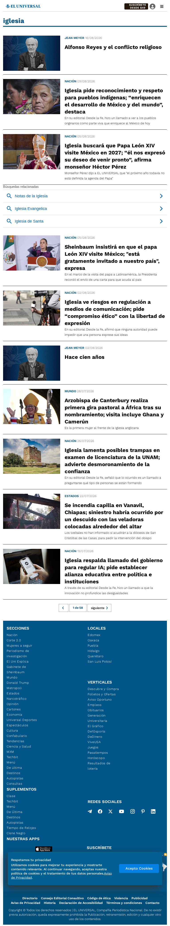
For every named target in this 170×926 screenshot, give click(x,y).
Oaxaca (93, 640)
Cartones (14, 709)
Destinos (13, 773)
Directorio (29, 898)
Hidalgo (94, 651)
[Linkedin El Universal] (153, 812)
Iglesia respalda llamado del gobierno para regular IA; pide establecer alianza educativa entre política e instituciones (114, 571)
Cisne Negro (16, 833)
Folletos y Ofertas (102, 694)
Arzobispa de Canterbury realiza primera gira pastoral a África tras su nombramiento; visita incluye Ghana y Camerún (114, 411)
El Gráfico (95, 726)
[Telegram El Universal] (90, 812)
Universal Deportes (22, 720)
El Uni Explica (18, 661)
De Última (14, 812)
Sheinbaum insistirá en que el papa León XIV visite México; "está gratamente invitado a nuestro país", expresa (112, 257)
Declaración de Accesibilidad (81, 903)
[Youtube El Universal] (121, 812)
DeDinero (95, 736)
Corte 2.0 (14, 640)
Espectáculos (17, 725)
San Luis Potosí (100, 661)
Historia (50, 903)
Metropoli (14, 688)
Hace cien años (84, 357)
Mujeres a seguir (19, 645)
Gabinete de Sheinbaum (16, 669)
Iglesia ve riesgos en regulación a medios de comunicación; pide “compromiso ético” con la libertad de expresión (115, 312)
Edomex (94, 635)
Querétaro (95, 656)
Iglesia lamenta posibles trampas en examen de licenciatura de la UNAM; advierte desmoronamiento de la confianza (112, 461)
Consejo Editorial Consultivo (62, 898)
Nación (70, 81)
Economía (14, 714)
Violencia (121, 898)
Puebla (93, 645)
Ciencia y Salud (19, 746)
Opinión (13, 704)
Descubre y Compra (103, 689)
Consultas (14, 783)
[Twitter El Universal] (110, 812)
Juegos (93, 747)
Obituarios (96, 710)
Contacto (152, 903)
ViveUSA (94, 742)
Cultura (12, 730)
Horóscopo (96, 758)
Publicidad (139, 898)
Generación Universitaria (97, 718)
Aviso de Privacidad (25, 903)
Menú (11, 762)
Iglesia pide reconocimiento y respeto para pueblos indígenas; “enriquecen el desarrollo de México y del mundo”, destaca (114, 101)
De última (14, 767)
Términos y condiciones (124, 903)
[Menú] (162, 6)
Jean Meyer (74, 38)
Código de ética (99, 898)
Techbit (12, 757)
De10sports (96, 731)
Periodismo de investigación (18, 653)
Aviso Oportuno (100, 699)
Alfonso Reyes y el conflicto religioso (113, 47)
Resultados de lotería (99, 765)
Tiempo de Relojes (21, 828)
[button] (136, 6)
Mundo (70, 391)
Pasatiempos (98, 752)
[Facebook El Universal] (100, 812)
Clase (11, 796)
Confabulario (17, 736)
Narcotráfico (16, 698)
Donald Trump (18, 682)
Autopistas (15, 778)
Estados (72, 496)
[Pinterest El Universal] (143, 812)
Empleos (95, 705)
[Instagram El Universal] (132, 812)
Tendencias (15, 741)
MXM (10, 751)
